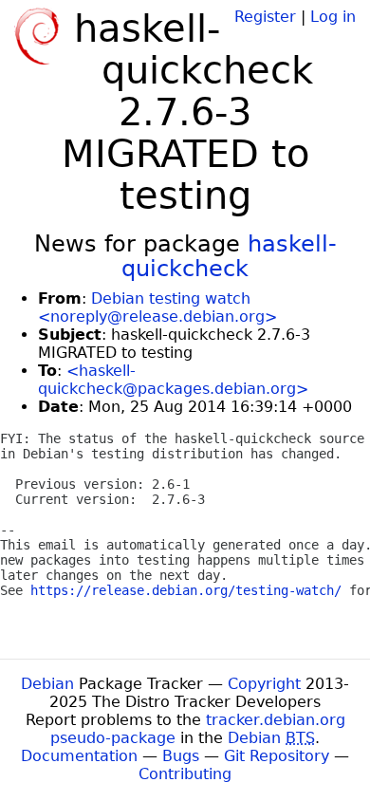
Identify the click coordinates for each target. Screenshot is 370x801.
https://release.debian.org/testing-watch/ (186, 590)
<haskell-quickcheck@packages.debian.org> (173, 380)
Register (265, 17)
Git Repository (276, 756)
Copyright (264, 684)
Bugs (180, 756)
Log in (333, 17)
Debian (47, 684)
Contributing (185, 774)
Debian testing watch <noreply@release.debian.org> (157, 307)
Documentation (79, 756)
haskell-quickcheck (229, 256)
